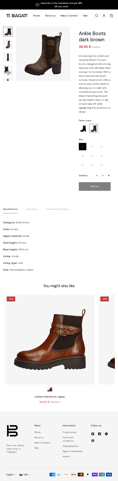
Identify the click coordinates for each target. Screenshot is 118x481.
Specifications (10, 209)
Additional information (57, 209)
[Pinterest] (92, 440)
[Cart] (111, 15)
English (9, 474)
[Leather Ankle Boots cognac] (50, 339)
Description (32, 209)
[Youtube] (106, 434)
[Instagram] (92, 434)
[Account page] (104, 15)
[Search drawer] (96, 15)
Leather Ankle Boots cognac (49, 396)
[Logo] (17, 15)
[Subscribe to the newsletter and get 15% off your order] (59, 4)
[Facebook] (99, 434)
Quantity (83, 175)
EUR (26, 474)
